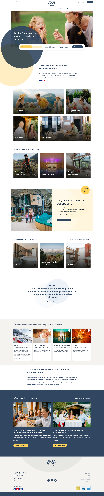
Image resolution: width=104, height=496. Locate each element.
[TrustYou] (89, 488)
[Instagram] (48, 480)
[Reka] (18, 489)
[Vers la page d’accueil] (52, 3)
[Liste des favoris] (81, 2)
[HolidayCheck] (78, 488)
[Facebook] (52, 480)
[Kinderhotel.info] (83, 488)
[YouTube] (55, 480)
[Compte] (78, 2)
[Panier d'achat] (84, 2)
